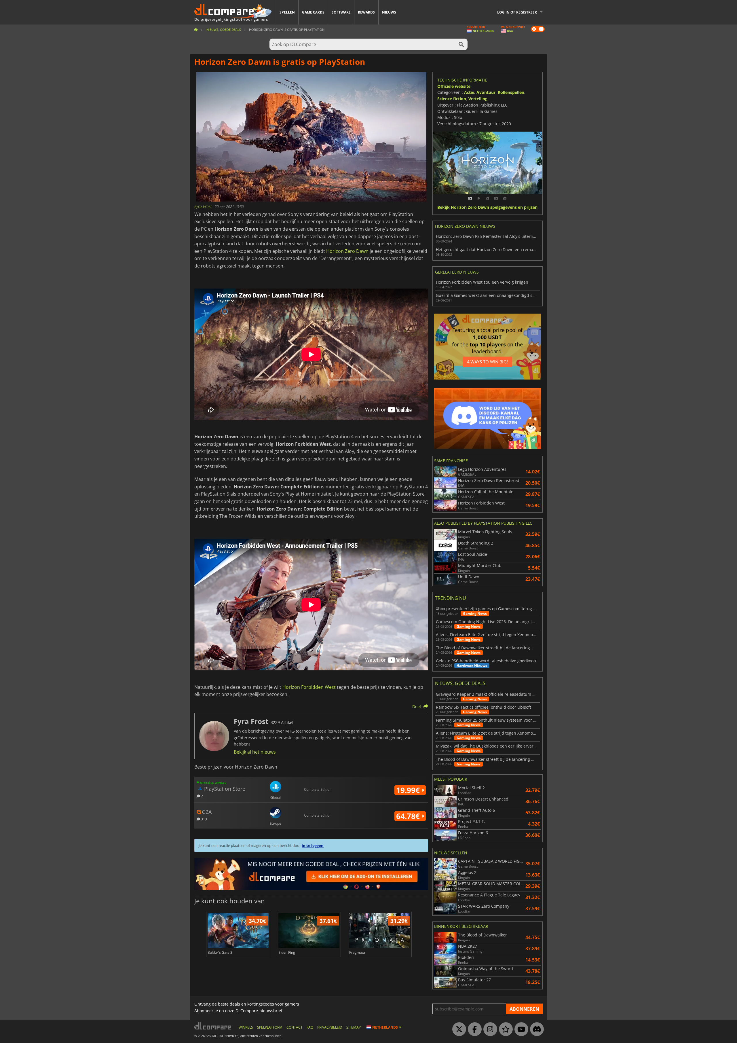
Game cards (313, 12)
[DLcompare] (213, 1025)
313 (203, 819)
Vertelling (477, 98)
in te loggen (313, 845)
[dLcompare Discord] (535, 1029)
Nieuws (389, 12)
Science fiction (451, 98)
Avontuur (485, 92)
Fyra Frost (203, 206)
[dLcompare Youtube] (520, 1029)
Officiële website (453, 86)
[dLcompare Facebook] (473, 1029)
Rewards (366, 12)
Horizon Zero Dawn (347, 251)
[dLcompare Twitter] (458, 1029)
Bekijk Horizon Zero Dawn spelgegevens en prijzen (487, 207)
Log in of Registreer (517, 12)
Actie (469, 92)
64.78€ (409, 816)
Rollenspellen (511, 92)
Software (341, 12)
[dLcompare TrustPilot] (504, 1029)
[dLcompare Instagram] (489, 1029)
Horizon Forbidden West (309, 687)
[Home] (195, 29)
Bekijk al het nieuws (255, 752)
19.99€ (409, 790)
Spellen (287, 12)
